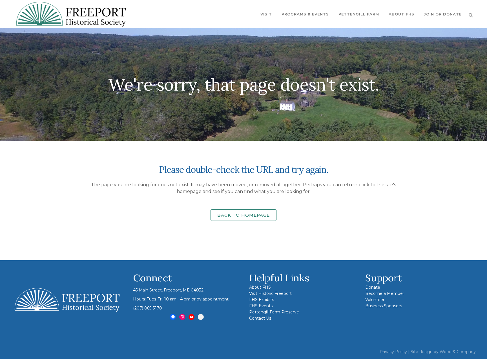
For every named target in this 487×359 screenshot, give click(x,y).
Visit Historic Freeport (270, 293)
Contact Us (260, 318)
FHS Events (261, 305)
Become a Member (384, 293)
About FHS (260, 287)
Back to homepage (243, 215)
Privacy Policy (393, 351)
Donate (372, 287)
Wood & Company (458, 351)
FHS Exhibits (261, 299)
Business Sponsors (383, 305)
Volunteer (374, 299)
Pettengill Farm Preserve (274, 312)
